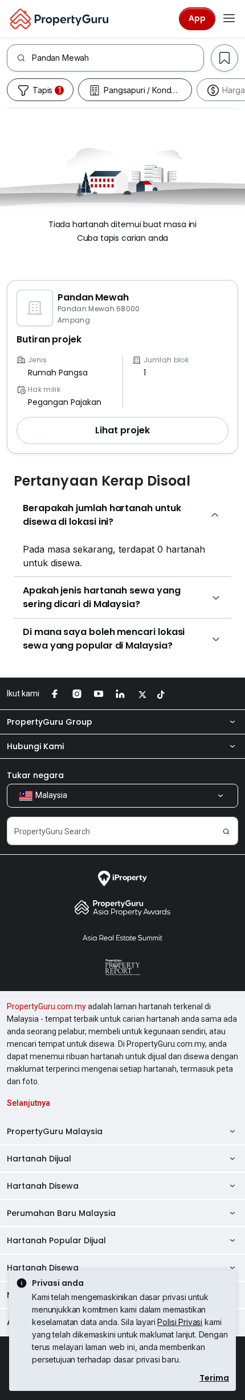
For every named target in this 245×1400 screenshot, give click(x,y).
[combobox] (117, 57)
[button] (122, 430)
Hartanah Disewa (43, 1186)
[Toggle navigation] (229, 19)
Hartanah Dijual (39, 1158)
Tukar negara (35, 775)
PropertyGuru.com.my (46, 1006)
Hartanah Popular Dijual (56, 1240)
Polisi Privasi (179, 1322)
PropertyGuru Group (49, 722)
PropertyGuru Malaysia (55, 1131)
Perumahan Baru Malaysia (61, 1213)
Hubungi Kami (35, 746)
